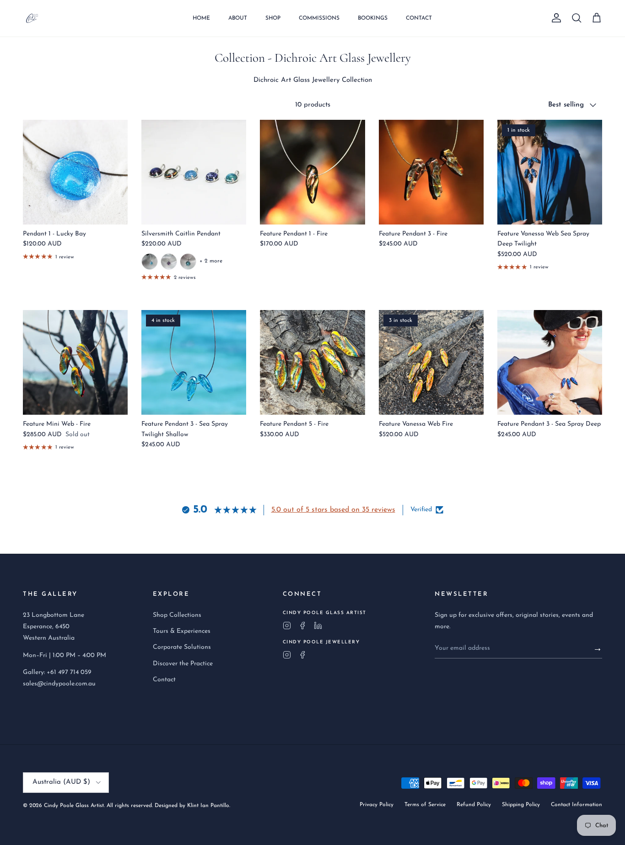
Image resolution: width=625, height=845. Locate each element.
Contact (164, 679)
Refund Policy (474, 805)
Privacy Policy (376, 805)
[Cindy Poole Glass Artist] (32, 18)
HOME (201, 18)
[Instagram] (287, 625)
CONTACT (419, 18)
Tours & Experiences (181, 631)
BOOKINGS (373, 18)
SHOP (272, 18)
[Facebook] (302, 625)
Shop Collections (177, 615)
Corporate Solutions (182, 647)
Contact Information (576, 805)
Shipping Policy (521, 805)
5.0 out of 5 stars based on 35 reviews (333, 509)
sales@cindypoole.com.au (59, 683)
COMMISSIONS (319, 18)
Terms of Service (425, 805)
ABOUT (237, 18)
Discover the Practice (183, 663)
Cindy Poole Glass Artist (74, 805)
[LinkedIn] (318, 625)
